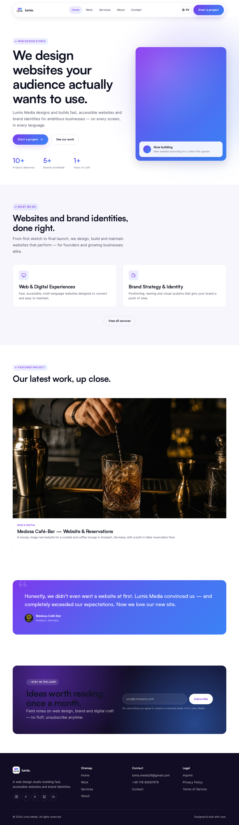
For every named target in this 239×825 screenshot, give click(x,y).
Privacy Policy (193, 782)
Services (105, 10)
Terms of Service (195, 789)
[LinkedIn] (44, 797)
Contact (136, 10)
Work (89, 10)
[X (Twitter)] (35, 797)
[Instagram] (16, 797)
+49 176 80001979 (145, 782)
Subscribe (201, 699)
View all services (119, 321)
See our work (65, 139)
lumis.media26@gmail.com (151, 775)
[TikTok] (26, 797)
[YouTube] (53, 797)
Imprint (188, 775)
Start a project (208, 10)
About (121, 10)
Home (76, 10)
